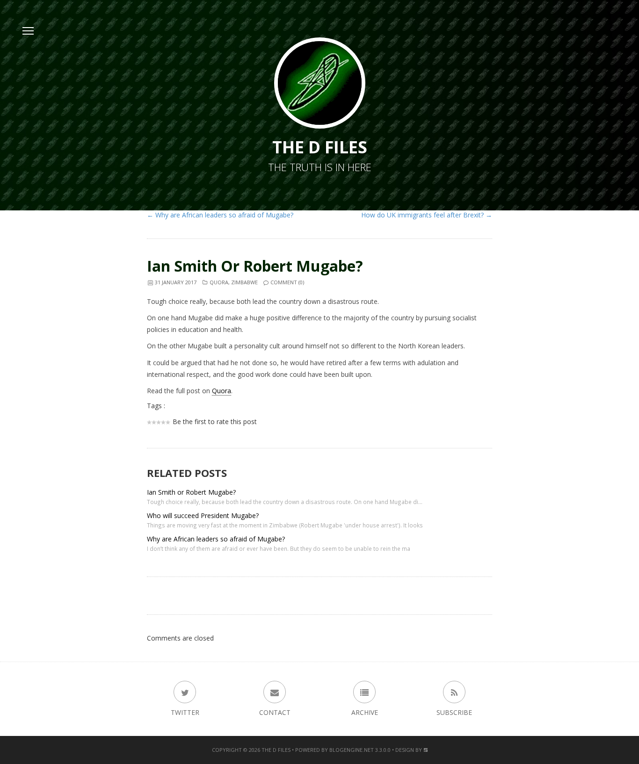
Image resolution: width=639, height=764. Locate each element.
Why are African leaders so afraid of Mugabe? (216, 538)
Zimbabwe (244, 282)
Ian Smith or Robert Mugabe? (255, 266)
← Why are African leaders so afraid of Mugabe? (220, 214)
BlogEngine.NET (351, 749)
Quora (219, 282)
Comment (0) (287, 282)
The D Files (275, 749)
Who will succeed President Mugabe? (203, 515)
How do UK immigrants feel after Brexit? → (426, 214)
